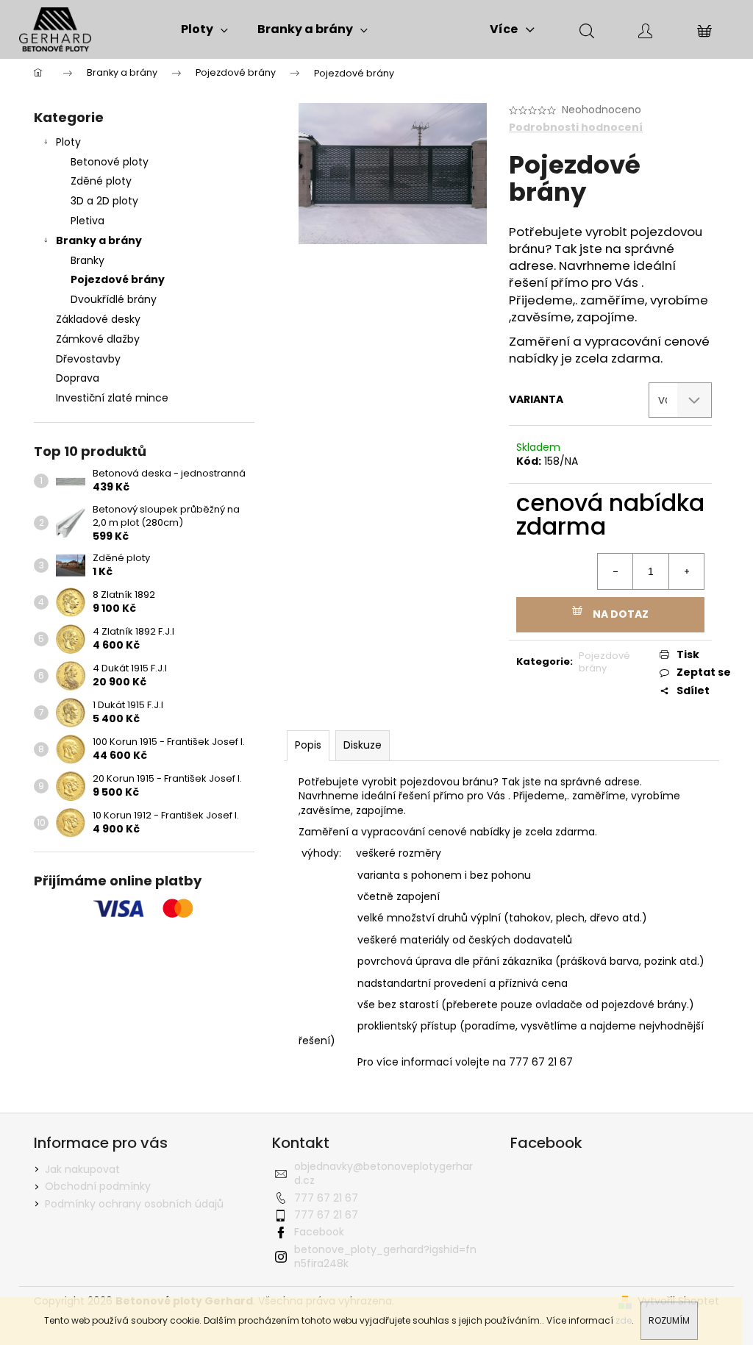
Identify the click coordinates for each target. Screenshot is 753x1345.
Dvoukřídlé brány (114, 299)
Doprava (77, 378)
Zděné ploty (101, 181)
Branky (87, 260)
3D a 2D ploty (104, 200)
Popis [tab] (308, 745)
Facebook (319, 1231)
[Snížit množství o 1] (615, 571)
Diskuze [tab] (362, 745)
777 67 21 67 (326, 1198)
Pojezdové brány (118, 279)
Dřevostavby (88, 359)
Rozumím (669, 1320)
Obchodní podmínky (98, 1186)
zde (623, 1320)
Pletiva (87, 220)
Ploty (68, 142)
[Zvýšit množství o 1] (686, 571)
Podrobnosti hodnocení (576, 128)
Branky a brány (99, 240)
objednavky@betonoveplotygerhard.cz (383, 1173)
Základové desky (98, 319)
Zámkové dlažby (98, 339)
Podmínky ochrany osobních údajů (134, 1203)
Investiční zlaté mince (112, 397)
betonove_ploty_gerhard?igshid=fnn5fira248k (385, 1256)
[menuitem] (204, 29)
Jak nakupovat (82, 1169)
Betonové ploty (110, 161)
